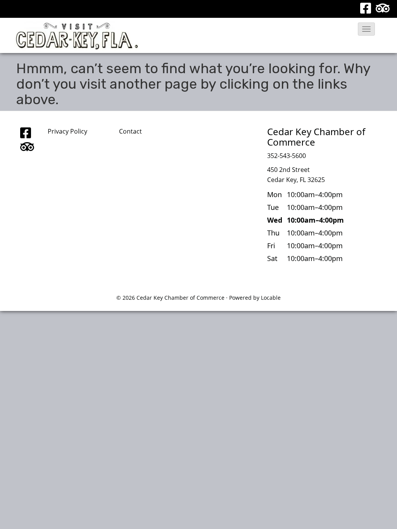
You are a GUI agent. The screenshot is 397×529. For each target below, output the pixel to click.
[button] (366, 29)
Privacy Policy (67, 131)
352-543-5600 (286, 155)
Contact (130, 131)
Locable (271, 297)
